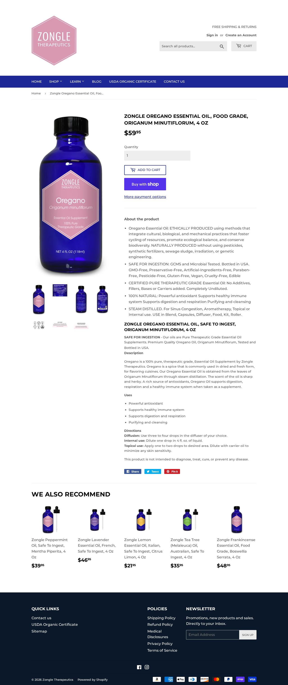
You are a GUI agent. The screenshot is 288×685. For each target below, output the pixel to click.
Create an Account (240, 35)
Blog (96, 82)
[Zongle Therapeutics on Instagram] (147, 668)
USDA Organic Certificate (132, 82)
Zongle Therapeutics (58, 679)
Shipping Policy (161, 618)
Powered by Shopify (93, 679)
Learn (76, 82)
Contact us (174, 82)
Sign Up (248, 635)
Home (37, 82)
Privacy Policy (160, 644)
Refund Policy (160, 624)
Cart (247, 46)
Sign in (212, 35)
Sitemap (39, 631)
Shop (54, 82)
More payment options (145, 197)
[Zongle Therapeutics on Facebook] (139, 668)
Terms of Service (162, 650)
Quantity (131, 147)
